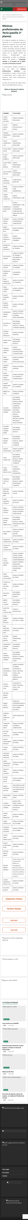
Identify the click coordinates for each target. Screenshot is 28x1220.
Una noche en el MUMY (10, 1023)
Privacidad (5, 1172)
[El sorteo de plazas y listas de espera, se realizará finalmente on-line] (14, 1084)
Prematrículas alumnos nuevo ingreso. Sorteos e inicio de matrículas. (12, 1047)
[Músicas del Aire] (14, 1062)
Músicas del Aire (8, 1072)
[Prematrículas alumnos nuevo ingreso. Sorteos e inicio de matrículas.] (14, 1035)
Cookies (4, 1176)
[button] (2, 9)
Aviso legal (5, 1169)
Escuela (6, 1041)
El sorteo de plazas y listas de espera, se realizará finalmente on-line (13, 1096)
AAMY (4, 1025)
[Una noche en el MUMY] (14, 1013)
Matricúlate (22, 9)
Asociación (6, 1019)
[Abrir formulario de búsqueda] (10, 9)
